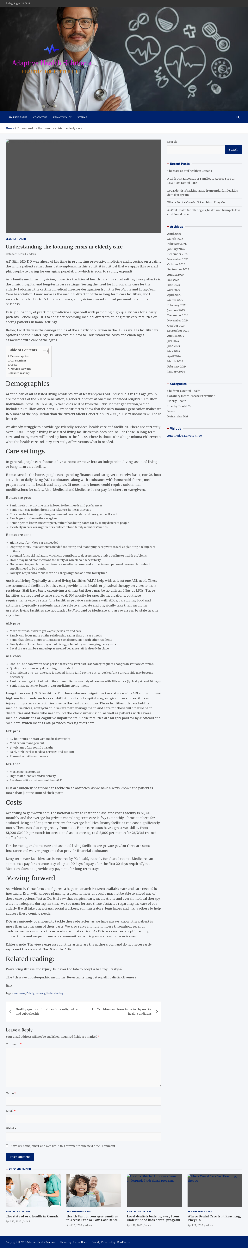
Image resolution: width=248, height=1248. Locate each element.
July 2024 (173, 341)
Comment (14, 1044)
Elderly (30, 993)
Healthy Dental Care (180, 406)
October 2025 (176, 264)
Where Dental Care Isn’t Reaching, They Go (196, 202)
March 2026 (175, 239)
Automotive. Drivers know (184, 435)
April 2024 (174, 356)
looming (40, 993)
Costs (13, 364)
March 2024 (175, 361)
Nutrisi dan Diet (177, 416)
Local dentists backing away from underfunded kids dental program (153, 1218)
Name (11, 1093)
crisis (22, 993)
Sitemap (82, 117)
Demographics (19, 356)
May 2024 (173, 351)
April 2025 (174, 295)
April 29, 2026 (74, 1225)
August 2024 (175, 335)
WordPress (123, 1242)
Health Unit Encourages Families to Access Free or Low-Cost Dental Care (92, 1220)
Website (11, 1128)
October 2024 (176, 325)
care (15, 993)
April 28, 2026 (134, 1225)
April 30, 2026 (13, 1221)
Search (172, 141)
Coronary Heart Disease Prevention (191, 396)
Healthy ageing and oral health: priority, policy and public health (47, 1011)
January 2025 (176, 310)
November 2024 (178, 320)
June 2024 (173, 346)
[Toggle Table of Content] (43, 351)
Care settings (18, 360)
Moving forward (21, 368)
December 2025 (177, 254)
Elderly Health (16, 239)
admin (32, 254)
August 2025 (175, 274)
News (171, 411)
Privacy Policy (62, 117)
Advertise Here (18, 117)
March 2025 (175, 300)
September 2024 (178, 330)
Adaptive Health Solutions (41, 1242)
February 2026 (177, 244)
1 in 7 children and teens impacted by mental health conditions (122, 1011)
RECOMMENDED (20, 1169)
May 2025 (173, 290)
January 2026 (176, 249)
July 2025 (173, 279)
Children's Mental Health (183, 391)
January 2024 (176, 371)
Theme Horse (80, 1242)
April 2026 (174, 234)
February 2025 (177, 305)
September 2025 (178, 269)
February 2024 (177, 366)
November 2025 (178, 259)
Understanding (55, 993)
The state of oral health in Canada (189, 171)
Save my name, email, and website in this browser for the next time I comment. (63, 1146)
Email (11, 1111)
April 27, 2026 (195, 1225)
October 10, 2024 (16, 254)
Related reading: (20, 373)
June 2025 (173, 285)
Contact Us (40, 117)
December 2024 (178, 315)
